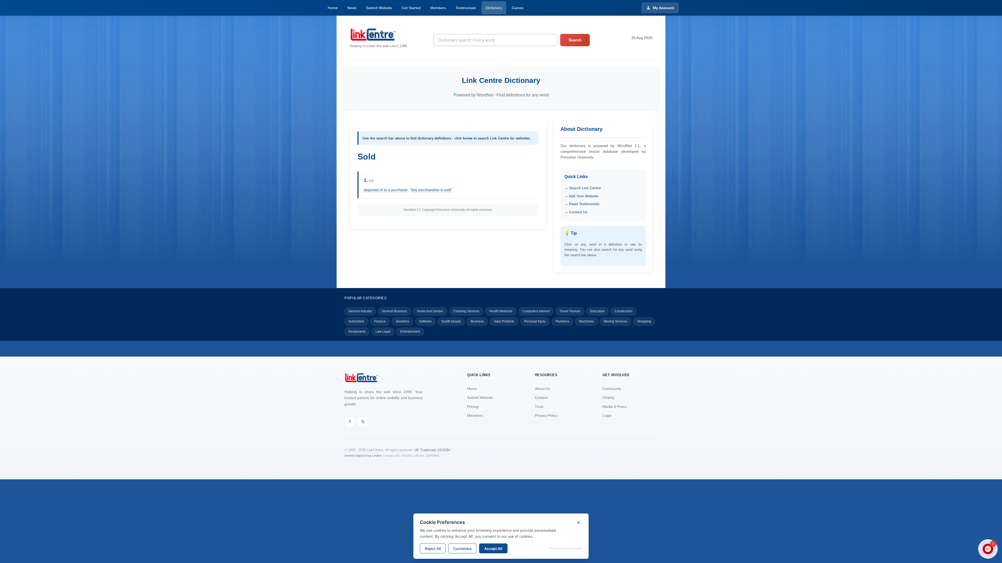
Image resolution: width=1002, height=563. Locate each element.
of (381, 190)
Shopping (644, 321)
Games (518, 8)
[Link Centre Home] (378, 34)
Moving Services (615, 321)
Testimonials (466, 8)
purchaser (399, 190)
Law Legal (382, 331)
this (414, 190)
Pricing (472, 407)
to (385, 190)
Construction (624, 311)
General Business (394, 311)
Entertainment (410, 331)
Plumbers (562, 321)
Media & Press (615, 407)
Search (575, 40)
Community (612, 389)
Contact (541, 397)
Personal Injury (535, 321)
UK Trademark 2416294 (432, 450)
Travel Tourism (569, 311)
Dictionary (494, 8)
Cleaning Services (466, 311)
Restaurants (357, 331)
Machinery (586, 321)
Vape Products (504, 321)
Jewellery (402, 321)
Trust (539, 407)
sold (447, 190)
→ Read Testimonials (581, 204)
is (441, 190)
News (351, 8)
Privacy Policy (546, 415)
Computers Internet (536, 311)
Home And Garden (430, 311)
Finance (380, 321)
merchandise (428, 190)
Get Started (411, 8)
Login (607, 415)
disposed (371, 190)
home (468, 138)
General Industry (360, 311)
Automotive (356, 321)
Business (477, 321)
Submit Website (379, 8)
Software (425, 321)
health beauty (451, 321)
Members (438, 8)
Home (333, 8)
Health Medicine (500, 311)
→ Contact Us (575, 212)
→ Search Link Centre (582, 188)
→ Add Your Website (581, 196)
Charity (608, 397)
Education (597, 311)
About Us (542, 389)
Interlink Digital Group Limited (362, 455)
